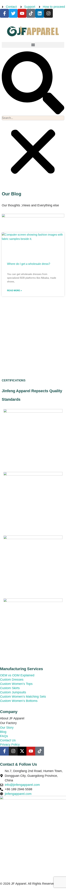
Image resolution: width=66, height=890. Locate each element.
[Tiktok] (30, 13)
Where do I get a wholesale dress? (28, 263)
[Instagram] (48, 13)
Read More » (14, 290)
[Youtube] (22, 13)
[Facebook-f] (4, 13)
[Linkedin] (39, 13)
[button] (33, 45)
